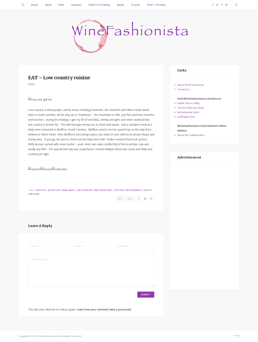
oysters (119, 190)
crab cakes (68, 190)
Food (31, 84)
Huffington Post (186, 116)
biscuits (41, 190)
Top (237, 335)
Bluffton (54, 190)
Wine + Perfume (156, 4)
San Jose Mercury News (190, 107)
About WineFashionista (190, 84)
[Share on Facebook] (138, 198)
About (48, 4)
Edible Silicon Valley (188, 103)
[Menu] (23, 4)
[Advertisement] (204, 226)
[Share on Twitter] (145, 198)
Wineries (76, 4)
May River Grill (103, 190)
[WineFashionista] (129, 36)
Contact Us (183, 89)
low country (84, 190)
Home (34, 4)
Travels (135, 4)
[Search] (235, 4)
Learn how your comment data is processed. (104, 309)
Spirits (120, 4)
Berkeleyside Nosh (188, 112)
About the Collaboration (191, 135)
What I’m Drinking (99, 4)
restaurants (134, 190)
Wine (61, 4)
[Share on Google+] (151, 198)
